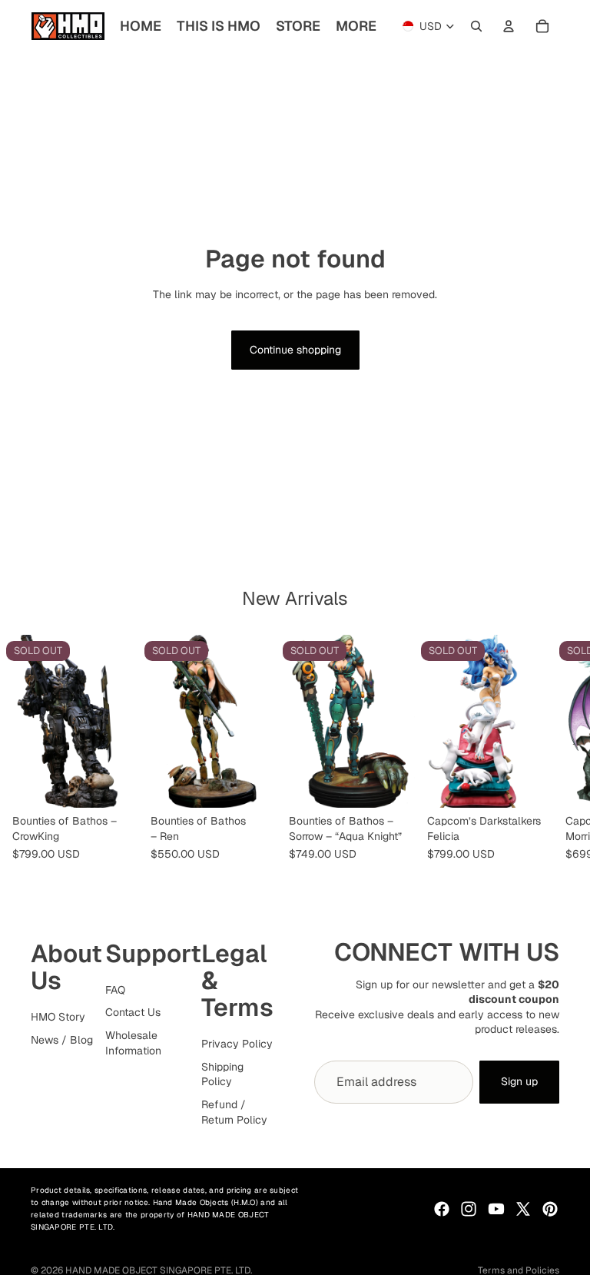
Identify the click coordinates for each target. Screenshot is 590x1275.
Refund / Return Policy (234, 1112)
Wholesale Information (133, 1043)
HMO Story (58, 1017)
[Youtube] (496, 1209)
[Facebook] (442, 1209)
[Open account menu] (508, 26)
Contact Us (133, 1012)
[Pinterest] (550, 1209)
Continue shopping (295, 350)
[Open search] (476, 26)
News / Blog (62, 1040)
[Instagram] (468, 1209)
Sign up (519, 1081)
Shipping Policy (222, 1074)
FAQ (115, 990)
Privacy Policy (237, 1044)
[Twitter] (523, 1209)
